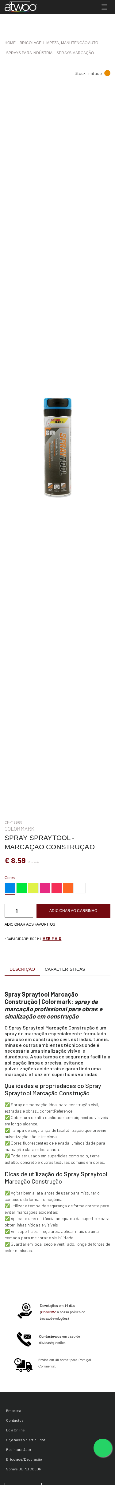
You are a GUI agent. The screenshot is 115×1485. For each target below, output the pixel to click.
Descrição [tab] (22, 969)
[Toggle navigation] (104, 7)
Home (10, 43)
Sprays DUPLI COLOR (23, 1469)
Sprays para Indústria (29, 53)
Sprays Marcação (75, 53)
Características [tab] (65, 969)
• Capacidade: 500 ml (33, 938)
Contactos (15, 1420)
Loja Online (15, 1430)
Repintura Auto (18, 1449)
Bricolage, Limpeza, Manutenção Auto (59, 43)
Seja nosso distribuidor (25, 1439)
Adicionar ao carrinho (73, 911)
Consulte (48, 1312)
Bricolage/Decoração (24, 1459)
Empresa (13, 1410)
